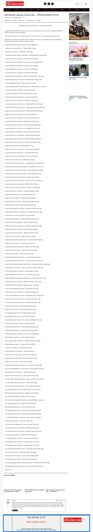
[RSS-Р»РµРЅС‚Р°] (52, 3)
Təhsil (45, 9)
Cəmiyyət (62, 9)
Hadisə (38, 9)
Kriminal (77, 9)
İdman (69, 9)
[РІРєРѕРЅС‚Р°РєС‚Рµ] (45, 3)
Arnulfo (14, 500)
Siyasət (24, 9)
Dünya (31, 9)
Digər (84, 9)
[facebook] (48, 3)
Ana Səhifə (8, 9)
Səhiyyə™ (53, 9)
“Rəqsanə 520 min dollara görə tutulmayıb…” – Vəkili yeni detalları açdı (78, 98)
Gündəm (17, 9)
